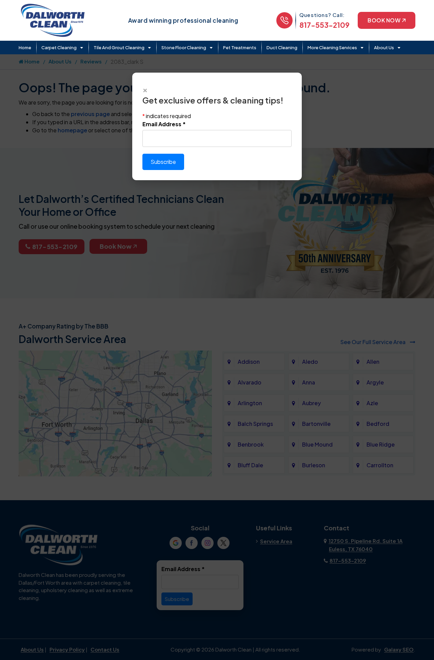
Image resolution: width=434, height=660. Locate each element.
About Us (384, 47)
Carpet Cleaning (59, 47)
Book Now (384, 20)
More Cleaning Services (332, 47)
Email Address (164, 124)
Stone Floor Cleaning (183, 47)
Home (25, 47)
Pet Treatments (239, 47)
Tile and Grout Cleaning (119, 47)
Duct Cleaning (282, 47)
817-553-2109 (324, 25)
